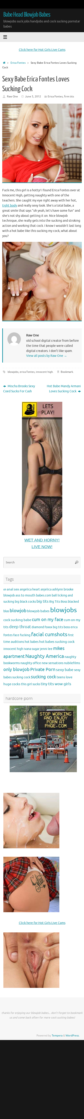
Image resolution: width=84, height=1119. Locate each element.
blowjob (18, 611)
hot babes (32, 642)
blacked (73, 602)
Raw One (12, 96)
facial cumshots (49, 634)
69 (4, 589)
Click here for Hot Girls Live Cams (42, 50)
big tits (43, 601)
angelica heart (30, 589)
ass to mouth (25, 595)
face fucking (21, 635)
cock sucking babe (17, 620)
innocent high (44, 372)
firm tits (69, 96)
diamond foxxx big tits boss (51, 627)
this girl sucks (30, 684)
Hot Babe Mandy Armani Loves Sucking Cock (64, 388)
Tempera (57, 1035)
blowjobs (13, 372)
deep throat (20, 627)
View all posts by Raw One (46, 356)
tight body (9, 205)
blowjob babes (38, 611)
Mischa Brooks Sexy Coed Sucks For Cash (19, 388)
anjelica (46, 589)
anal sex (13, 589)
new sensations (52, 663)
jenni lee (46, 649)
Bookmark (67, 372)
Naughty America (44, 656)
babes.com (43, 595)
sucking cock (43, 677)
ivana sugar (31, 649)
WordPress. (73, 1035)
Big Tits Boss (58, 602)
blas (6, 611)
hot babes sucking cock (57, 641)
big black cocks (25, 602)
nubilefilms (72, 663)
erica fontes (27, 372)
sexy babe (64, 669)
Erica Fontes (18, 63)
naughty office (30, 663)
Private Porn (42, 669)
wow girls (63, 684)
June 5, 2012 (33, 96)
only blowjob (16, 669)
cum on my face (47, 619)
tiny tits (47, 684)
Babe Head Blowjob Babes (26, 14)
